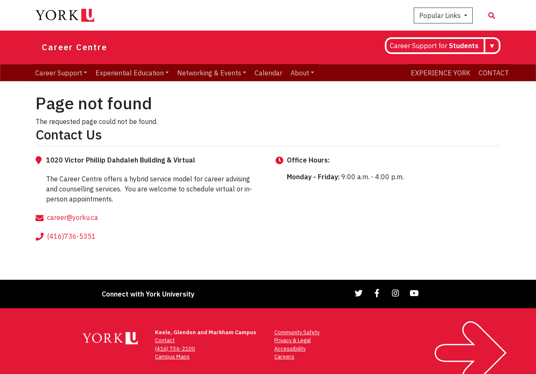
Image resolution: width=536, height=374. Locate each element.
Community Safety (297, 332)
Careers (284, 356)
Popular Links (440, 15)
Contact (165, 340)
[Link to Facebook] (377, 292)
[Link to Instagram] (395, 292)
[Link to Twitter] (358, 292)
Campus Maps (172, 356)
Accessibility (290, 348)
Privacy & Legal (292, 340)
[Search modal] (491, 15)
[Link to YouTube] (414, 292)
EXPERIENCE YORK (440, 72)
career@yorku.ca (72, 217)
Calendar (268, 72)
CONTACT (494, 72)
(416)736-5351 (71, 236)
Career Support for (434, 45)
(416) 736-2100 (175, 348)
